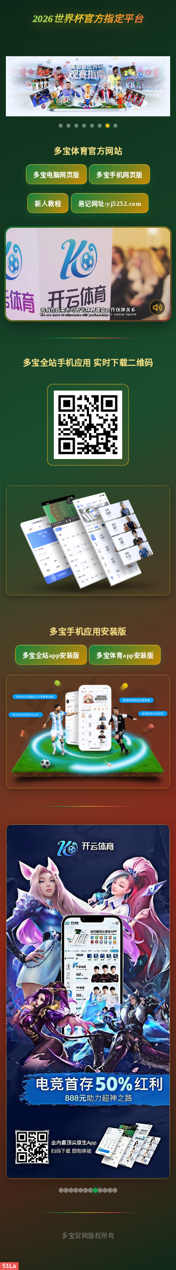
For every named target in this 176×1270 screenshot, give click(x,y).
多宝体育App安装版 (125, 655)
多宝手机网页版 (119, 174)
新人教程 (48, 203)
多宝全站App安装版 (51, 655)
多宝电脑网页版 (56, 174)
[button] (17, 1001)
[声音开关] (157, 307)
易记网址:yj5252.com (110, 203)
